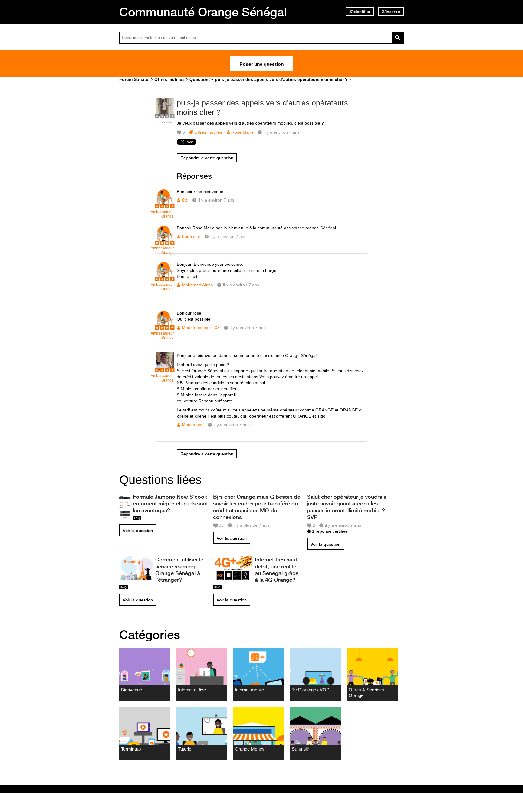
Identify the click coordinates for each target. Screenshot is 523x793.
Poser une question (261, 63)
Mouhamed (193, 424)
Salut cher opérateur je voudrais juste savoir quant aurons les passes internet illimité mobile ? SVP (346, 506)
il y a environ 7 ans (216, 200)
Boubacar (191, 236)
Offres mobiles (208, 132)
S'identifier (359, 11)
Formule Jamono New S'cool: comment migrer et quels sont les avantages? (170, 503)
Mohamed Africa (197, 284)
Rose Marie (243, 132)
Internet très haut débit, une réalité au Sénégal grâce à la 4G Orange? (276, 569)
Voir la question (138, 530)
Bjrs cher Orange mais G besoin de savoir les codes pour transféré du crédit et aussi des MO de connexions (256, 506)
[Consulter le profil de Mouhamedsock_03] (165, 327)
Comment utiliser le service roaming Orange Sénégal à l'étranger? (179, 569)
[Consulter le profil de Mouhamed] (165, 369)
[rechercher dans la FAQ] (398, 38)
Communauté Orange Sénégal (203, 11)
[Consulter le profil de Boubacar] (165, 241)
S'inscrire (391, 11)
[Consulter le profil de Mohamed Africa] (165, 278)
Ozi (185, 200)
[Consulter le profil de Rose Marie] (165, 115)
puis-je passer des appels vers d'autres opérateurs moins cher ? (262, 107)
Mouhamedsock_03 (201, 327)
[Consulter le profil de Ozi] (165, 205)
